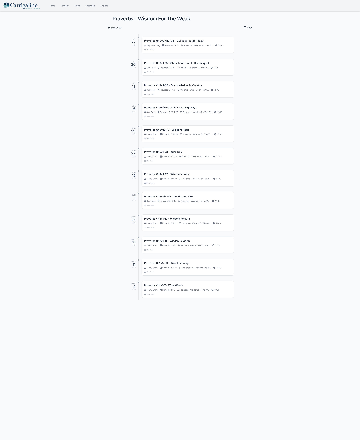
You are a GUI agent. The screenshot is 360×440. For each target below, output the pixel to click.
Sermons (65, 6)
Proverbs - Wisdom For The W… (198, 45)
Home (52, 6)
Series (77, 6)
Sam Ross (150, 67)
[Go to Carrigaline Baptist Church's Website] (21, 5)
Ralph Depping (153, 45)
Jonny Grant (152, 134)
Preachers (90, 6)
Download (150, 50)
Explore (104, 6)
